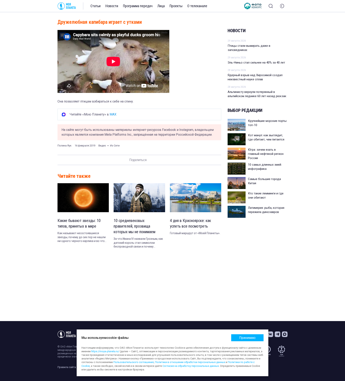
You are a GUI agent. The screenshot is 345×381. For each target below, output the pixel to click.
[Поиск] (270, 6)
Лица (161, 6)
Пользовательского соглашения (133, 362)
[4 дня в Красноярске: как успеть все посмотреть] (195, 197)
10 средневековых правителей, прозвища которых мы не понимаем (134, 226)
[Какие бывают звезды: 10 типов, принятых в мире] (83, 197)
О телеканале (197, 6)
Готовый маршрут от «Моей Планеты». (195, 233)
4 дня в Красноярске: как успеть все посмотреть (190, 223)
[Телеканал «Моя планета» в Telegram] (277, 334)
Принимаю (247, 338)
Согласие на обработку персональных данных (191, 365)
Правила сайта (67, 367)
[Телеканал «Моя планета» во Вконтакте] (270, 334)
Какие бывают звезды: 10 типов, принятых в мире (79, 223)
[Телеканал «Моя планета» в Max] (285, 334)
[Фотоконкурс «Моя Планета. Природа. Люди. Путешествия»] (253, 6)
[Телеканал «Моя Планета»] (67, 6)
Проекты (176, 6)
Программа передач (138, 6)
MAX (113, 114)
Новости (111, 6)
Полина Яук (64, 145)
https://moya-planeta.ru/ (105, 351)
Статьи (95, 6)
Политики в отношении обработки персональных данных (190, 362)
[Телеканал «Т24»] (282, 351)
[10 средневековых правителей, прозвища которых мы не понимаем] (139, 197)
